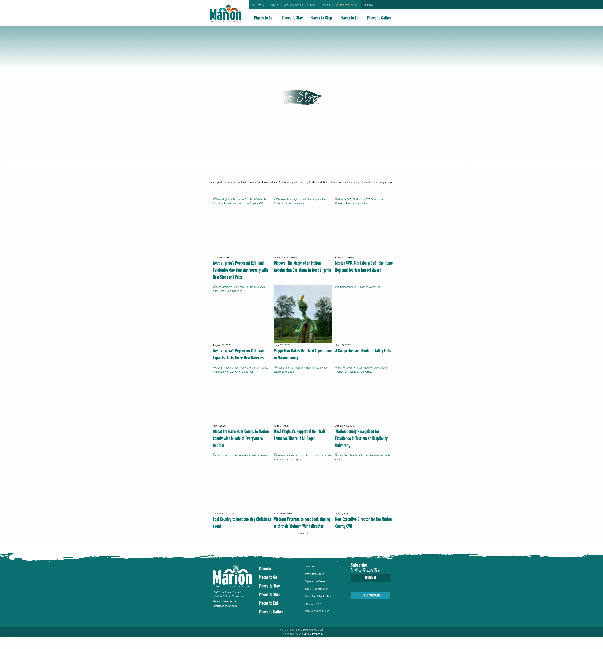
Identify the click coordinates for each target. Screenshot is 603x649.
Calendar (265, 568)
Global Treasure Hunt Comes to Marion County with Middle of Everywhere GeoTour (241, 438)
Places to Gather (379, 18)
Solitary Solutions (312, 633)
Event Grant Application (318, 596)
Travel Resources (314, 573)
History (274, 4)
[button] (389, 5)
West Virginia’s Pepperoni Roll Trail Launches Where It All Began (299, 435)
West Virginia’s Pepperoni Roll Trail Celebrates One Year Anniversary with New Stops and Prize (240, 270)
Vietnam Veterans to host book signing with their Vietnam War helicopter (302, 522)
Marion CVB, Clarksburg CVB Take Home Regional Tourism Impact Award (364, 266)
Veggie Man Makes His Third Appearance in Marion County (303, 354)
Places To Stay (292, 18)
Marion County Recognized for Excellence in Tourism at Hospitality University (361, 438)
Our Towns (258, 4)
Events (314, 4)
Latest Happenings (294, 4)
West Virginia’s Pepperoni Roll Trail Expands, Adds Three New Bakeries (238, 354)
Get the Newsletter (346, 4)
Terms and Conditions (317, 611)
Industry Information (316, 588)
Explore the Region (315, 581)
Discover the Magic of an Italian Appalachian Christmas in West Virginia (302, 266)
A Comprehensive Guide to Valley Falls (363, 350)
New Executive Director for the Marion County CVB (363, 522)
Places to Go (263, 18)
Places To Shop (321, 18)
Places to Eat (350, 18)
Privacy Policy (313, 603)
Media (326, 4)
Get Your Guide (372, 595)
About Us (310, 566)
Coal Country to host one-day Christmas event (242, 522)
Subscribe (370, 578)
